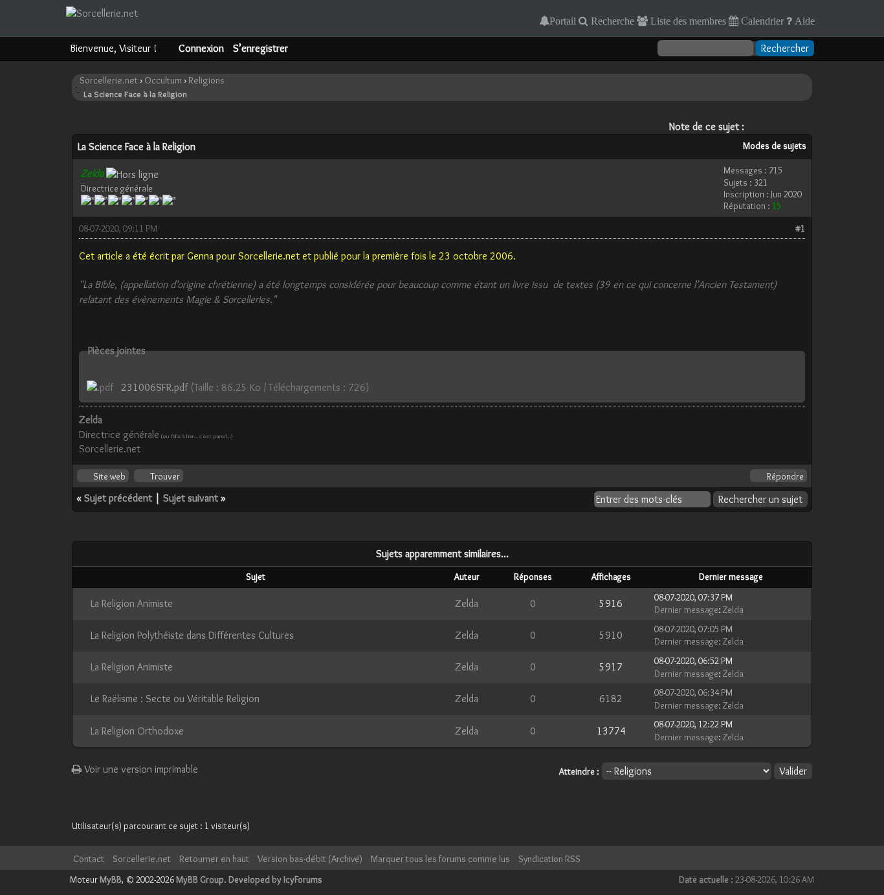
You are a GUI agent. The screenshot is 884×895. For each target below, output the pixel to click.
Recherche (611, 21)
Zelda (466, 603)
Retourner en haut (214, 859)
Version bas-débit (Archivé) (310, 859)
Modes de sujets (774, 145)
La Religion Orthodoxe (137, 731)
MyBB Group (200, 879)
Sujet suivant (190, 498)
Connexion (201, 48)
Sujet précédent (118, 498)
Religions (206, 80)
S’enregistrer (260, 48)
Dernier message (686, 609)
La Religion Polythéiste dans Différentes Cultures (192, 635)
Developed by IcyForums (275, 879)
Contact (88, 859)
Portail (562, 21)
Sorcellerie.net (109, 80)
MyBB (111, 879)
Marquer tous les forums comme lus (440, 859)
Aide (803, 21)
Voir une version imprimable (140, 769)
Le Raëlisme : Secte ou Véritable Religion (175, 698)
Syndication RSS (549, 859)
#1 (800, 228)
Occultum (163, 80)
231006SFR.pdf (154, 387)
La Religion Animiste (132, 603)
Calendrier (761, 21)
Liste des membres (687, 21)
